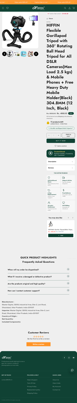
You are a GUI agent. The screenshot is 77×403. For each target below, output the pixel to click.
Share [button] (51, 18)
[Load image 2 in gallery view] (17, 54)
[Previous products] (68, 217)
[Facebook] (64, 357)
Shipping (61, 116)
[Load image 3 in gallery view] (23, 54)
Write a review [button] (38, 344)
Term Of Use (31, 383)
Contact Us (56, 390)
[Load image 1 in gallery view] (10, 54)
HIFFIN (8, 400)
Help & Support (32, 380)
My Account (57, 386)
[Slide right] (36, 54)
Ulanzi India (56, 383)
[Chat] (72, 370)
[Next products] (73, 217)
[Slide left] (4, 54)
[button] (3, 8)
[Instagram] (69, 357)
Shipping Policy (32, 393)
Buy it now (61, 141)
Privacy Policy (31, 386)
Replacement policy (33, 390)
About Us (56, 380)
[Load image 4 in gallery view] (30, 54)
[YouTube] (73, 357)
